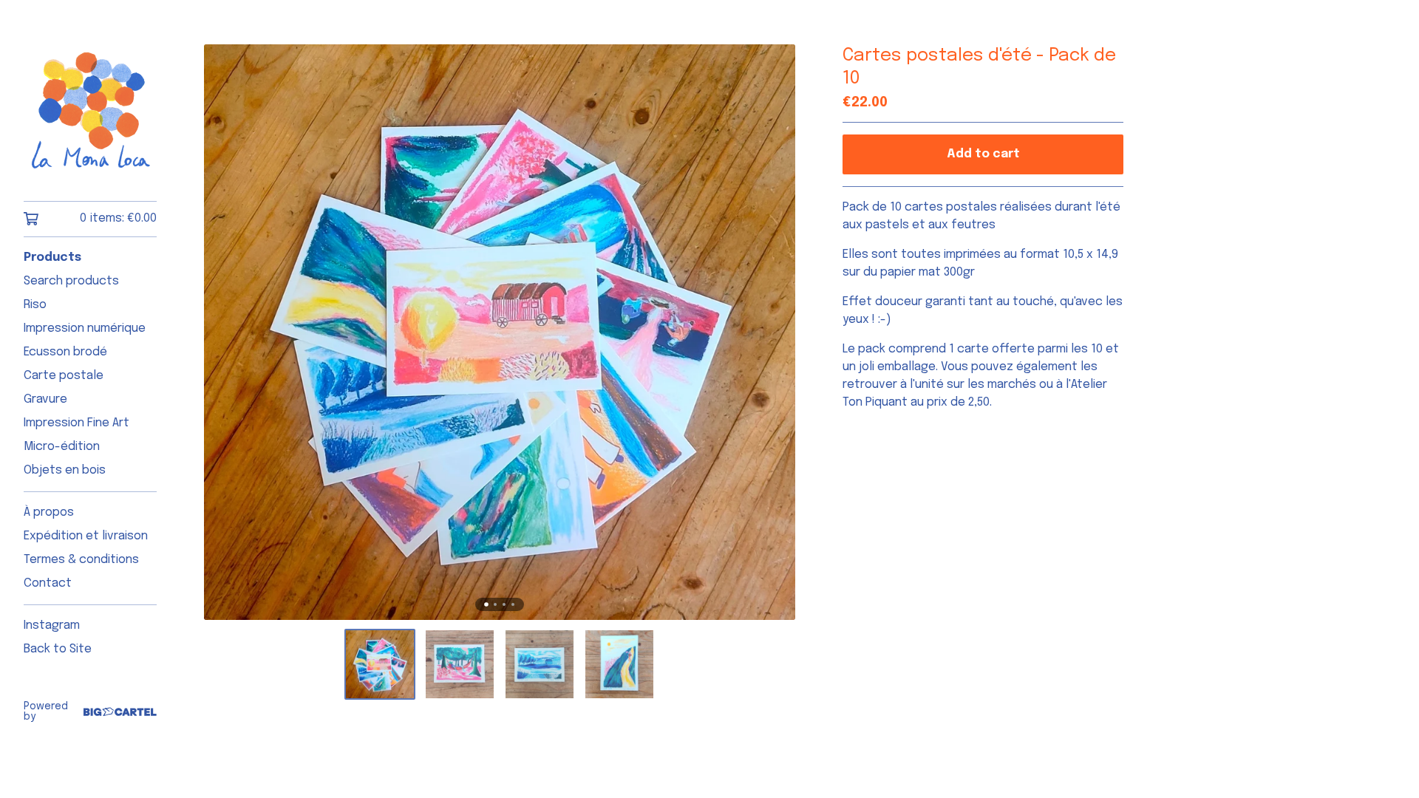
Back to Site (58, 649)
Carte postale (63, 375)
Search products (71, 281)
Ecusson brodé (65, 352)
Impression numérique (85, 328)
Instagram (52, 625)
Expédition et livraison (86, 536)
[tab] (486, 604)
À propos (49, 512)
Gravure (45, 399)
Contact (48, 583)
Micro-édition (62, 446)
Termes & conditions (81, 559)
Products (52, 257)
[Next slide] (774, 332)
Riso (35, 305)
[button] (379, 664)
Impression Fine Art (76, 423)
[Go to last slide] (224, 332)
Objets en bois (65, 470)
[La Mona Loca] (90, 110)
